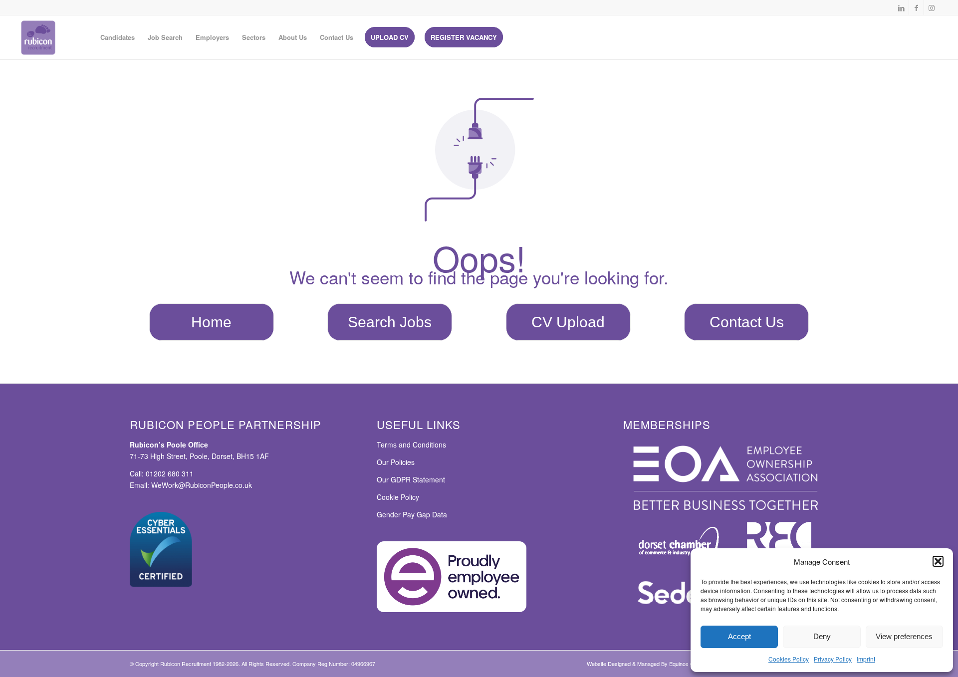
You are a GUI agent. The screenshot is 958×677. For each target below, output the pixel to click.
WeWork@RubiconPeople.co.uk (201, 485)
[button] (938, 561)
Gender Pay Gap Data (412, 514)
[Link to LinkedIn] (901, 7)
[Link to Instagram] (931, 7)
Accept (739, 636)
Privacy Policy (833, 659)
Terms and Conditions (411, 445)
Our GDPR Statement (411, 479)
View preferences (904, 636)
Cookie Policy (398, 497)
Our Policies (396, 462)
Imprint (866, 659)
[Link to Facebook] (916, 7)
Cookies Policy (788, 659)
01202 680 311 (170, 473)
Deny (822, 636)
